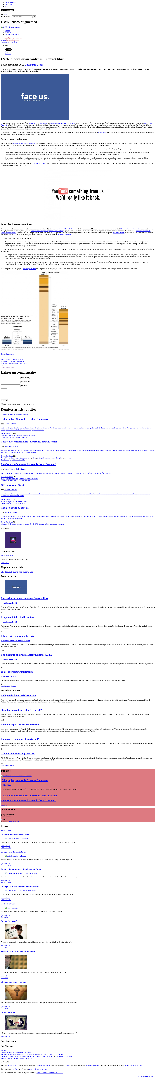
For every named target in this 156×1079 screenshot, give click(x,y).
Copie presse (11, 524)
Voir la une (4, 805)
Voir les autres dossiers (8, 686)
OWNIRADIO (60, 1056)
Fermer (13, 367)
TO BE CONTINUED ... (146, 1076)
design (17, 458)
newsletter (8, 4)
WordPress (15, 1069)
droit (2, 460)
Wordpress (4, 1058)
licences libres (33, 479)
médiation (61, 524)
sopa (31, 572)
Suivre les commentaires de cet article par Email (19, 404)
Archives (36, 1054)
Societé (7, 31)
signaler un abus (6, 1052)
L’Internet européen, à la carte (17, 636)
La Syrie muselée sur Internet (13, 852)
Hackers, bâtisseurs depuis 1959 (11, 38)
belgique (4, 524)
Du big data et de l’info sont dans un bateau (20, 886)
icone (29, 458)
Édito (15, 480)
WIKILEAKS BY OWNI (45, 1056)
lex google (53, 524)
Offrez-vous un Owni (12, 485)
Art (2, 458)
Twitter (11, 363)
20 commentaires (5, 366)
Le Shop (69, 1056)
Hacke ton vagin (8, 904)
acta (2, 572)
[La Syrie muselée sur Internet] (15, 856)
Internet (15, 501)
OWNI (10, 1058)
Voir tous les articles (7, 765)
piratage (26, 572)
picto (38, 458)
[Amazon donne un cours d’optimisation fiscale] (21, 873)
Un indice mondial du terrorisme (15, 834)
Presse (3, 503)
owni (25, 501)
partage (15, 572)
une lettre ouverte (118, 233)
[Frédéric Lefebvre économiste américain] (16, 969)
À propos (28, 1054)
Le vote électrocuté (9, 921)
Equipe (50, 1054)
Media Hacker (10, 490)
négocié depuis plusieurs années (24, 143)
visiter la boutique (14, 821)
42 (2, 501)
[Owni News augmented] (10, 27)
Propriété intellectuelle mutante (18, 617)
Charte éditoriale (18, 1054)
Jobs (54, 1054)
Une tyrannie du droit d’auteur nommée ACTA (26, 654)
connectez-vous (10, 2)
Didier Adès (12, 1065)
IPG (36, 524)
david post (8, 572)
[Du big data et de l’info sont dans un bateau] (20, 891)
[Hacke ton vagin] (11, 908)
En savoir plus (5, 846)
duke (31, 1069)
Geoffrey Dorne (11, 446)
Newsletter (18, 363)
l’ (62, 123)
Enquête (8, 503)
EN (5, 14)
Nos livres (14, 42)
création (11, 458)
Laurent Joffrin (44, 524)
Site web (24, 385)
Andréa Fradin (11, 512)
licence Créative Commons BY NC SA (50, 1073)
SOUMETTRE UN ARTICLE (23, 1052)
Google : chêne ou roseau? (15, 507)
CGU (6, 458)
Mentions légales (6, 1054)
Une (2, 414)
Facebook (4, 363)
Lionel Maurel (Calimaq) (15, 469)
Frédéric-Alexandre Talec (133, 1065)
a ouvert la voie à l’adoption (38, 123)
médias (20, 501)
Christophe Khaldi (92, 1065)
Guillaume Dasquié (43, 1065)
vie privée (67, 458)
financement (7, 501)
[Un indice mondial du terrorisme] (16, 838)
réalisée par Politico (29, 269)
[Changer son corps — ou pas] (16, 999)
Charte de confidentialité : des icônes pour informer (29, 441)
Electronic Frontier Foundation (130, 229)
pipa (20, 572)
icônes (34, 458)
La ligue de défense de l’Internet (18, 695)
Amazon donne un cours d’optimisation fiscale (21, 869)
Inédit (16, 414)
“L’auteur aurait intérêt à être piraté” (21, 710)
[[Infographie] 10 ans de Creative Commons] (16, 776)
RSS (6, 6)
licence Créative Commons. (22, 1058)
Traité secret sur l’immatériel (17, 671)
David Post (102, 132)
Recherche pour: (6, 16)
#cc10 (3, 479)
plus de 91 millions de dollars (65, 229)
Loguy (67, 1065)
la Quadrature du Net (38, 163)
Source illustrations (7, 354)
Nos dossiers (5, 42)
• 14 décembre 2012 (25, 414)
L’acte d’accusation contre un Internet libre (24, 598)
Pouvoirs (8, 33)
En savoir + (5, 563)
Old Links (4, 917)
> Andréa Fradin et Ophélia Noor (15, 640)
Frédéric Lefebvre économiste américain (18, 951)
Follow (3, 1051)
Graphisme (4, 437)
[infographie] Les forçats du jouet (12, 359)
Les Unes (43, 1054)
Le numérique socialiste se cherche (20, 724)
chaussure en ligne (41, 1069)
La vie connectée (8, 1012)
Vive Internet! (8, 414)
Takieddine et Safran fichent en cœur (13, 361)
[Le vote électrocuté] (16, 938)
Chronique (12, 437)
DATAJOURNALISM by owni (24, 1056)
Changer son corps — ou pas (13, 982)
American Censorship (64, 235)
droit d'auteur (18, 435)
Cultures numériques (12, 34)
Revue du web (6, 830)
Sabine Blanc (10, 424)
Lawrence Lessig (29, 435)
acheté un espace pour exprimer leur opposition (47, 231)
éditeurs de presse (23, 524)
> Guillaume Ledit (9, 603)
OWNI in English (7, 1056)
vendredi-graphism (57, 458)
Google (32, 524)
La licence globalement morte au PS (20, 739)
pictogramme (45, 458)
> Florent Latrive (8, 676)
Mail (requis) (25, 381)
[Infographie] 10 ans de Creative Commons (24, 419)
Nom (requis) (25, 378)
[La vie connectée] (16, 1029)
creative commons (7, 435)
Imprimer (8, 54)
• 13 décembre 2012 (24, 480)
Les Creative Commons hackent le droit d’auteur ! (28, 464)
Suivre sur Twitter (7, 555)
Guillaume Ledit (34, 64)
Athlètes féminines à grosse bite (18, 753)
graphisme (23, 458)
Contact (60, 1054)
